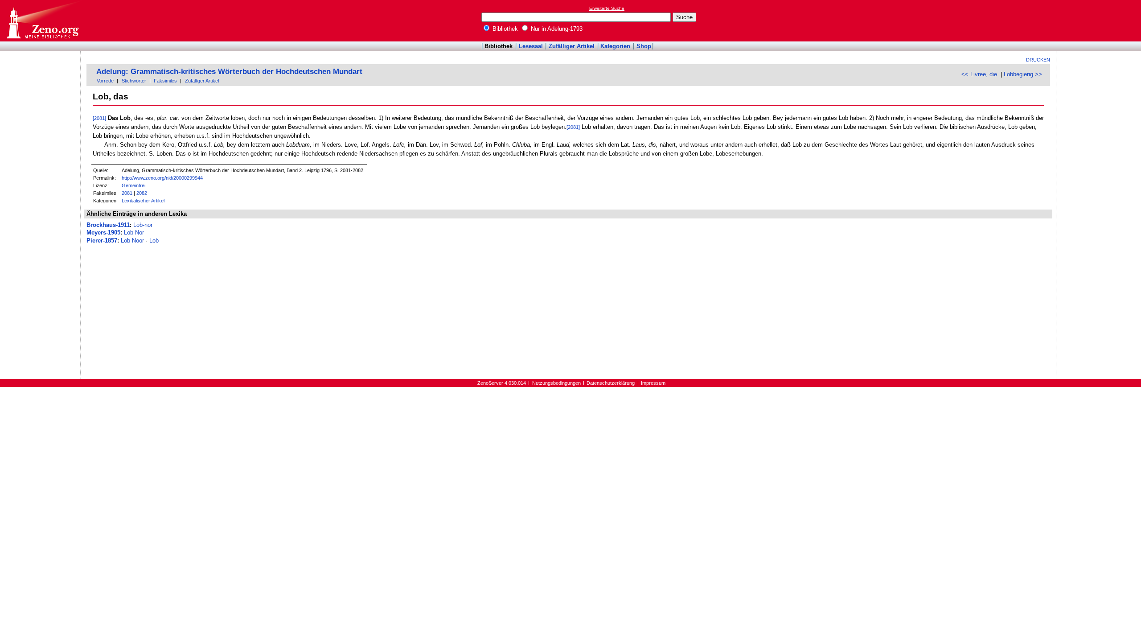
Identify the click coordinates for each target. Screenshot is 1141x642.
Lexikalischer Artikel (143, 200)
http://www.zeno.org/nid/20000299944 (162, 178)
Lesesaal (531, 46)
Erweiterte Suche (606, 8)
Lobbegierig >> (1023, 74)
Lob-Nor (134, 232)
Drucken (1038, 59)
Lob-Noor (132, 240)
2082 (141, 193)
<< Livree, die (979, 74)
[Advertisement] (1100, 20)
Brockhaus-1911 (108, 225)
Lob (154, 240)
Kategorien (615, 46)
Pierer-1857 (101, 240)
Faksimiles (165, 80)
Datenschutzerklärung (611, 383)
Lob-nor (142, 225)
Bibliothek (504, 28)
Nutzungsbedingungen (556, 383)
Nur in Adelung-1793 (556, 28)
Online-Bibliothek (42, 20)
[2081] (99, 118)
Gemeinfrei (133, 185)
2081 (127, 193)
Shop (643, 46)
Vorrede (105, 80)
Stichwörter (134, 80)
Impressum (653, 383)
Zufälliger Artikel (572, 46)
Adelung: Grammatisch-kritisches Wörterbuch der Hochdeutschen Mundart (229, 71)
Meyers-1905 (103, 232)
